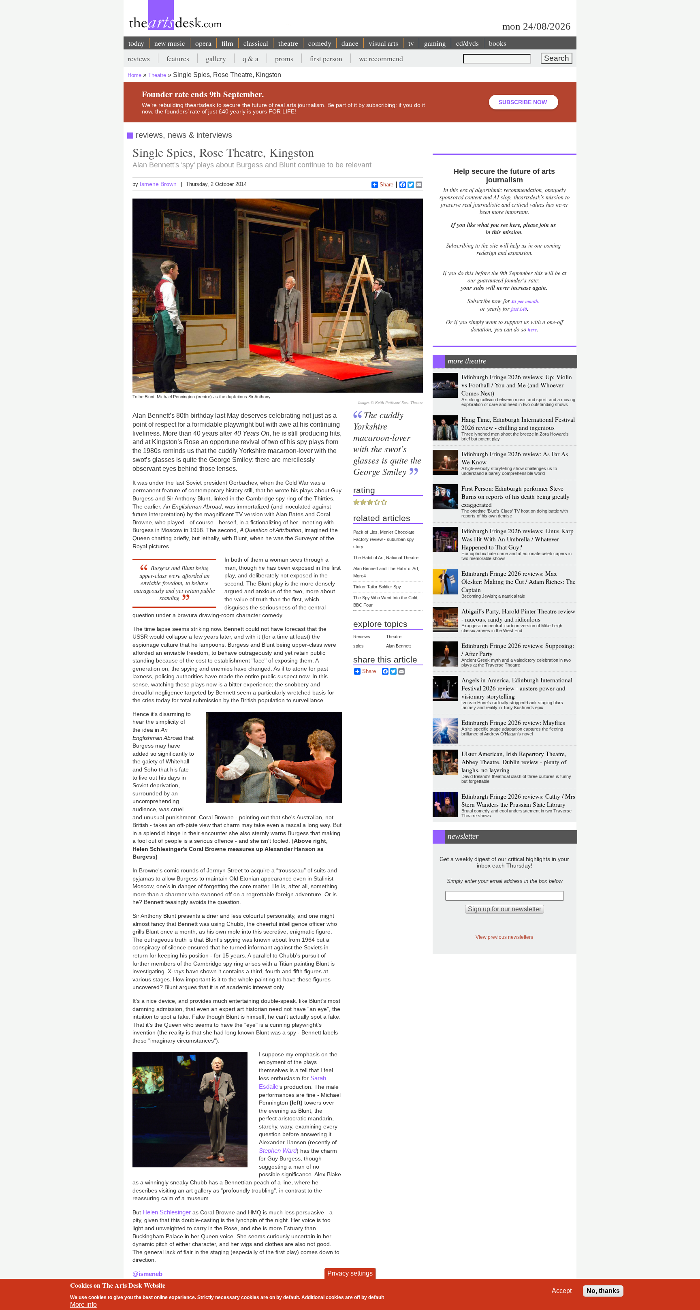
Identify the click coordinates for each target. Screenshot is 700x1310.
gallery (216, 58)
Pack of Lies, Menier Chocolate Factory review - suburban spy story (383, 539)
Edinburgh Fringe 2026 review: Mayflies (513, 722)
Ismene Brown (158, 184)
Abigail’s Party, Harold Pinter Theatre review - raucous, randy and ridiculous (518, 615)
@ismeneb (147, 1273)
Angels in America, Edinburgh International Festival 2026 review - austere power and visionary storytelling (516, 688)
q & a (250, 58)
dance (350, 43)
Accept (562, 1290)
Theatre (157, 75)
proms (284, 58)
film (227, 43)
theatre (288, 43)
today (136, 43)
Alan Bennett (398, 645)
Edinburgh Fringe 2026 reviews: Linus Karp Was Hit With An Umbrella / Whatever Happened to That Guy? (517, 539)
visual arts (383, 43)
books (497, 43)
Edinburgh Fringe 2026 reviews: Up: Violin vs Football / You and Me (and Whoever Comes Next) (516, 385)
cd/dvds (467, 43)
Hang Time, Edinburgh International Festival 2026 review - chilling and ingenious (518, 423)
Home (134, 75)
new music (169, 43)
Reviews (361, 636)
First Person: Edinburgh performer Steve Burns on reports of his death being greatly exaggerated (515, 496)
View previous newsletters (504, 937)
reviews (139, 58)
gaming (435, 43)
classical (255, 43)
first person (326, 58)
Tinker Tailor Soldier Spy (377, 586)
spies (358, 645)
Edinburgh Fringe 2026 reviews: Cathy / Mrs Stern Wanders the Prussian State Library (518, 800)
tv (411, 43)
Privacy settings (350, 1273)
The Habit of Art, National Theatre (385, 557)
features (177, 58)
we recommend (381, 58)
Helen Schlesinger (167, 1212)
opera (203, 43)
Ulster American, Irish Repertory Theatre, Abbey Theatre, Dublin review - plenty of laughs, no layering (513, 762)
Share (386, 185)
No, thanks (603, 1290)
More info (83, 1304)
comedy (319, 43)
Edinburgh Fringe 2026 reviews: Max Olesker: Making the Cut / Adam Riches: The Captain (518, 581)
